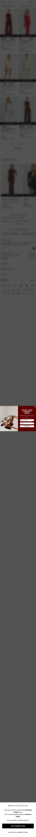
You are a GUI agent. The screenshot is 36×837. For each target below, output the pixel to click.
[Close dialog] (35, 406)
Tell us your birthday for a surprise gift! (26, 421)
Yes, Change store (18, 826)
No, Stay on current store (18, 832)
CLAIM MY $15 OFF (27, 426)
